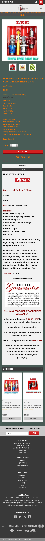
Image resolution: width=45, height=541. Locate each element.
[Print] (10, 161)
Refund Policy (22, 478)
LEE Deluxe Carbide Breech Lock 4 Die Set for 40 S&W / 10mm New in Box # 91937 (11, 407)
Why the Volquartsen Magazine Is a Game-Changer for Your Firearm (22, 502)
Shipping (22, 483)
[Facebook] (4, 161)
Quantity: (6, 145)
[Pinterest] (16, 161)
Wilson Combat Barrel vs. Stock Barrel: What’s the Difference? (22, 500)
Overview (22, 166)
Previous (3, 40)
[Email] (7, 161)
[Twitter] (13, 161)
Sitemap (28, 539)
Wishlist (22, 460)
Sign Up (25, 463)
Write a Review (8, 97)
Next (41, 40)
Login (19, 463)
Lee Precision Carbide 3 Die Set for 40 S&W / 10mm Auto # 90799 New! (33, 407)
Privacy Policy (22, 475)
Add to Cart (12, 418)
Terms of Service (22, 480)
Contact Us (22, 487)
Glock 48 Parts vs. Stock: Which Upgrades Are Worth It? (22, 505)
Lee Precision (6, 401)
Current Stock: (8, 139)
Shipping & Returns (22, 465)
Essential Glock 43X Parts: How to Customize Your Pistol (22, 498)
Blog (22, 485)
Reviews (23, 169)
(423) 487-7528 (8, 2)
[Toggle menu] (3, 7)
